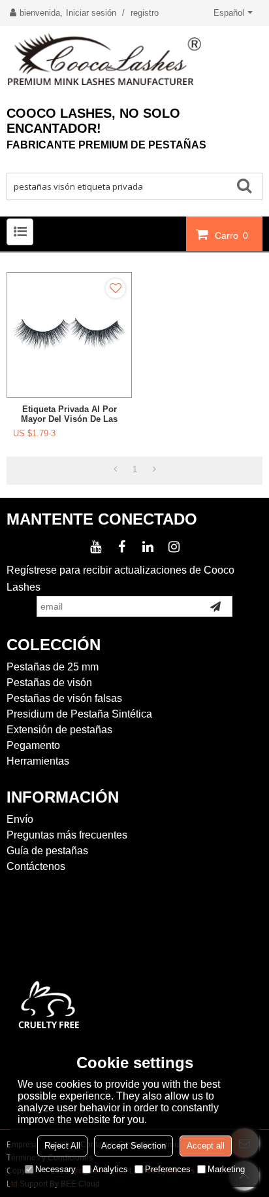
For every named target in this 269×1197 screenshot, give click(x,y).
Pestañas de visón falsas (64, 698)
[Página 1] (115, 469)
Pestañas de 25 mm (53, 666)
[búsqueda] (249, 185)
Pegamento (33, 745)
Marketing (226, 1169)
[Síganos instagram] (174, 547)
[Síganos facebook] (121, 547)
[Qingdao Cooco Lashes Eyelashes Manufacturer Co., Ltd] (134, 59)
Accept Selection (133, 1146)
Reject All (62, 1146)
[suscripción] (215, 606)
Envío (20, 819)
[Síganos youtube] (95, 547)
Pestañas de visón (49, 682)
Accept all (206, 1146)
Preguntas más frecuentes (67, 835)
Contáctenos (36, 866)
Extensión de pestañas (59, 729)
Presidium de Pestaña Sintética (79, 714)
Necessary (55, 1169)
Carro (231, 235)
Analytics (110, 1169)
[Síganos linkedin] (147, 547)
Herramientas (38, 761)
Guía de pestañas (47, 850)
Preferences (168, 1169)
